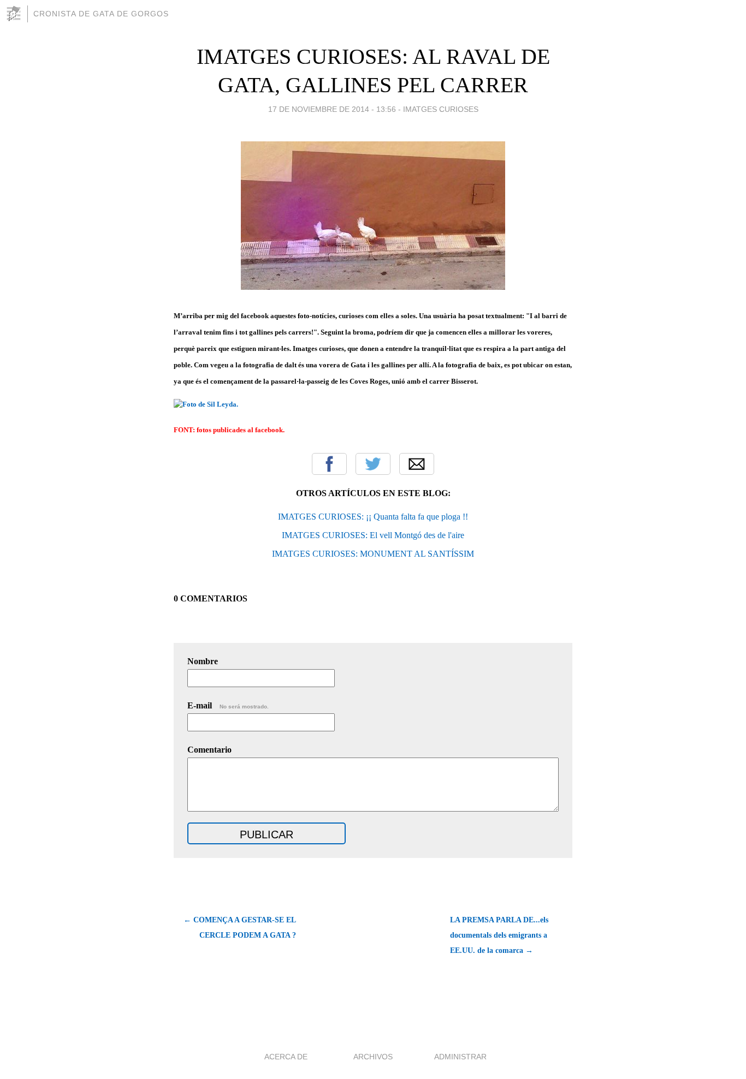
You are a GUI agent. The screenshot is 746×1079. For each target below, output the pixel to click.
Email (416, 464)
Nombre (202, 661)
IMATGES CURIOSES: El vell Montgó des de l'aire (373, 535)
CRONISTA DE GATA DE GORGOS (101, 13)
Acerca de (285, 1056)
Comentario (209, 749)
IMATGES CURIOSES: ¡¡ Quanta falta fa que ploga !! (373, 516)
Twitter (373, 464)
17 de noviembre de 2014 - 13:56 (332, 109)
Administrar (460, 1056)
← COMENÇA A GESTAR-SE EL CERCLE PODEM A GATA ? (239, 927)
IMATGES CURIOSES (440, 109)
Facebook (329, 464)
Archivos (373, 1056)
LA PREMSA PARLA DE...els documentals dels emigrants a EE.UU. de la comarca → (499, 935)
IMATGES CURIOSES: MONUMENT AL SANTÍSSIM (373, 553)
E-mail (228, 705)
